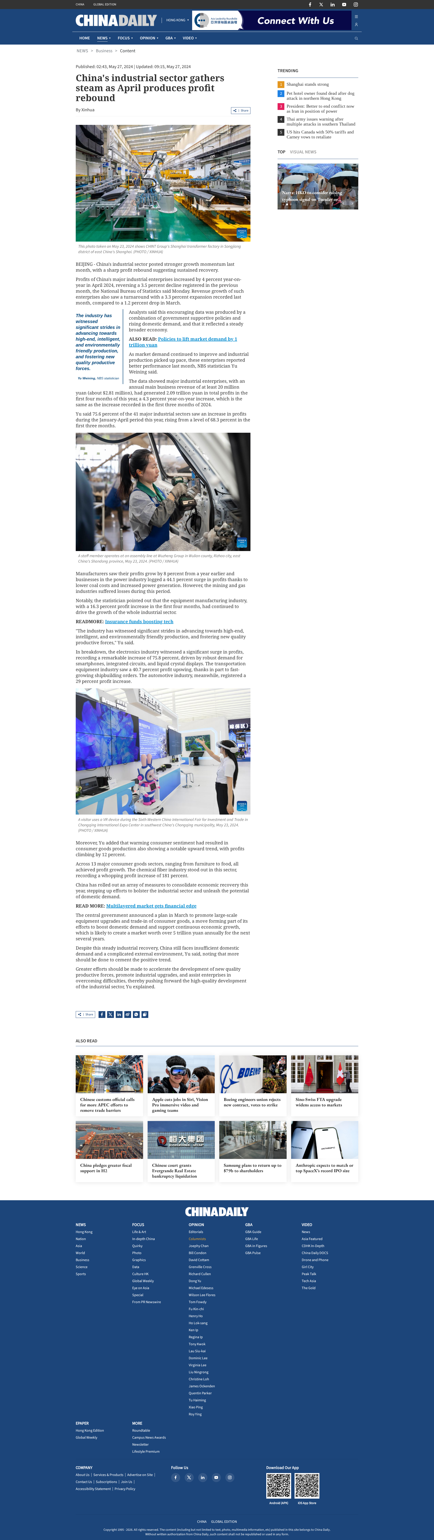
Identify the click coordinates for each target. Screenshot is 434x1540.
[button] (283, 204)
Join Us (126, 1481)
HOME (84, 38)
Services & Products (108, 1474)
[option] (311, 186)
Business (104, 51)
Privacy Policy (125, 1488)
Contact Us (84, 1481)
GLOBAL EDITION (104, 4)
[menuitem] (176, 20)
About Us (83, 1474)
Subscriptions (106, 1481)
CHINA (80, 4)
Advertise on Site (140, 1474)
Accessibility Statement (93, 1488)
